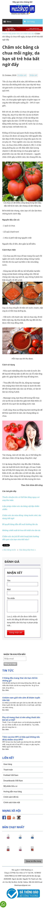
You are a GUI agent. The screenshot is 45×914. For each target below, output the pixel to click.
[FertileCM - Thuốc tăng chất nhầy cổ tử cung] (20, 851)
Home (4, 34)
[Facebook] (4, 818)
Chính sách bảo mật (11, 802)
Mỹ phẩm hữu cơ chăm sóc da (21, 34)
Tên (8, 581)
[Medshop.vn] (22, 10)
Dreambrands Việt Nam (13, 781)
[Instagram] (19, 818)
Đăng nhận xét (15, 632)
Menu (9, 22)
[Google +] (9, 818)
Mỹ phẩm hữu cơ (10, 786)
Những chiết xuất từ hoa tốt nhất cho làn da (21, 530)
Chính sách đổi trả (10, 797)
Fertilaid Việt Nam (10, 775)
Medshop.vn (29, 870)
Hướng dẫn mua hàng (12, 792)
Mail (8, 589)
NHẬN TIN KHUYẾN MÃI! (15, 654)
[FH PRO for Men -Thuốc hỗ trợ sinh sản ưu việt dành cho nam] (20, 838)
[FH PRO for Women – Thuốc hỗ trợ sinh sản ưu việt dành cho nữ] (8, 838)
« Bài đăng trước (9, 550)
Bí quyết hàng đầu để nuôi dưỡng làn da (20, 524)
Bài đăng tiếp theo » (27, 550)
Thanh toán (8, 770)
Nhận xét (33, 75)
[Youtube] (14, 818)
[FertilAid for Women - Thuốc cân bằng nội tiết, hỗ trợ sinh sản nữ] (8, 851)
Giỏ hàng (31, 21)
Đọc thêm (5, 690)
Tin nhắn (11, 598)
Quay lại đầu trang (33, 861)
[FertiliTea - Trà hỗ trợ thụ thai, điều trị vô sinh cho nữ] (32, 851)
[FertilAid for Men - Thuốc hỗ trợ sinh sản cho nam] (32, 838)
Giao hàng (7, 764)
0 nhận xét (22, 75)
